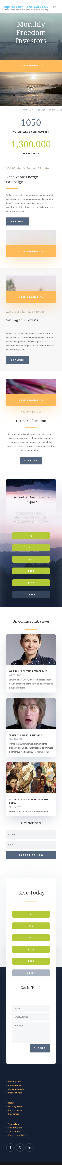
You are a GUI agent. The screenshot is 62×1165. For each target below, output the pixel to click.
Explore (17, 221)
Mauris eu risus (15, 1092)
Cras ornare (13, 1114)
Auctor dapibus (15, 1127)
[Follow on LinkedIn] (29, 1147)
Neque (11, 1102)
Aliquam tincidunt (16, 1089)
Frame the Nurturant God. (26, 735)
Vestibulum (13, 1124)
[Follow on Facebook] (10, 1147)
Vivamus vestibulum (17, 1135)
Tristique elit (14, 1131)
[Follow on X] (20, 1147)
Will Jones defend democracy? (28, 671)
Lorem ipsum (14, 1081)
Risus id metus (15, 1110)
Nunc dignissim (15, 1106)
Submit (40, 1048)
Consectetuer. (14, 1085)
